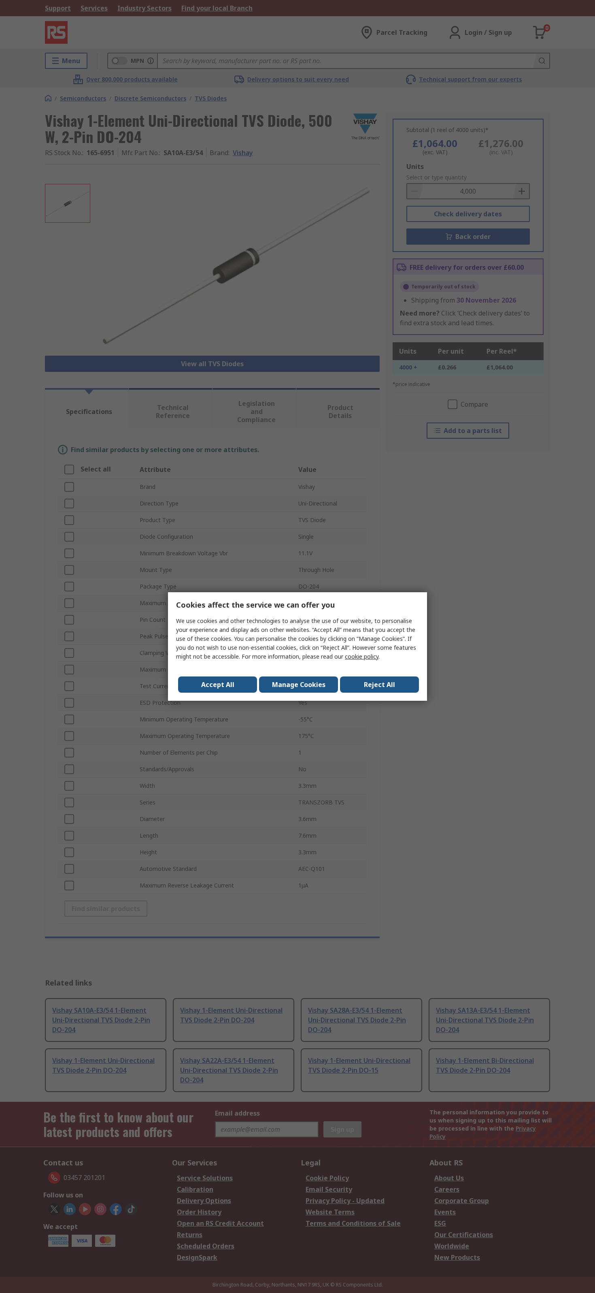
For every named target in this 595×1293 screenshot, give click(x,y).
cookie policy (361, 656)
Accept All (217, 684)
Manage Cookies (298, 684)
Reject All (379, 684)
